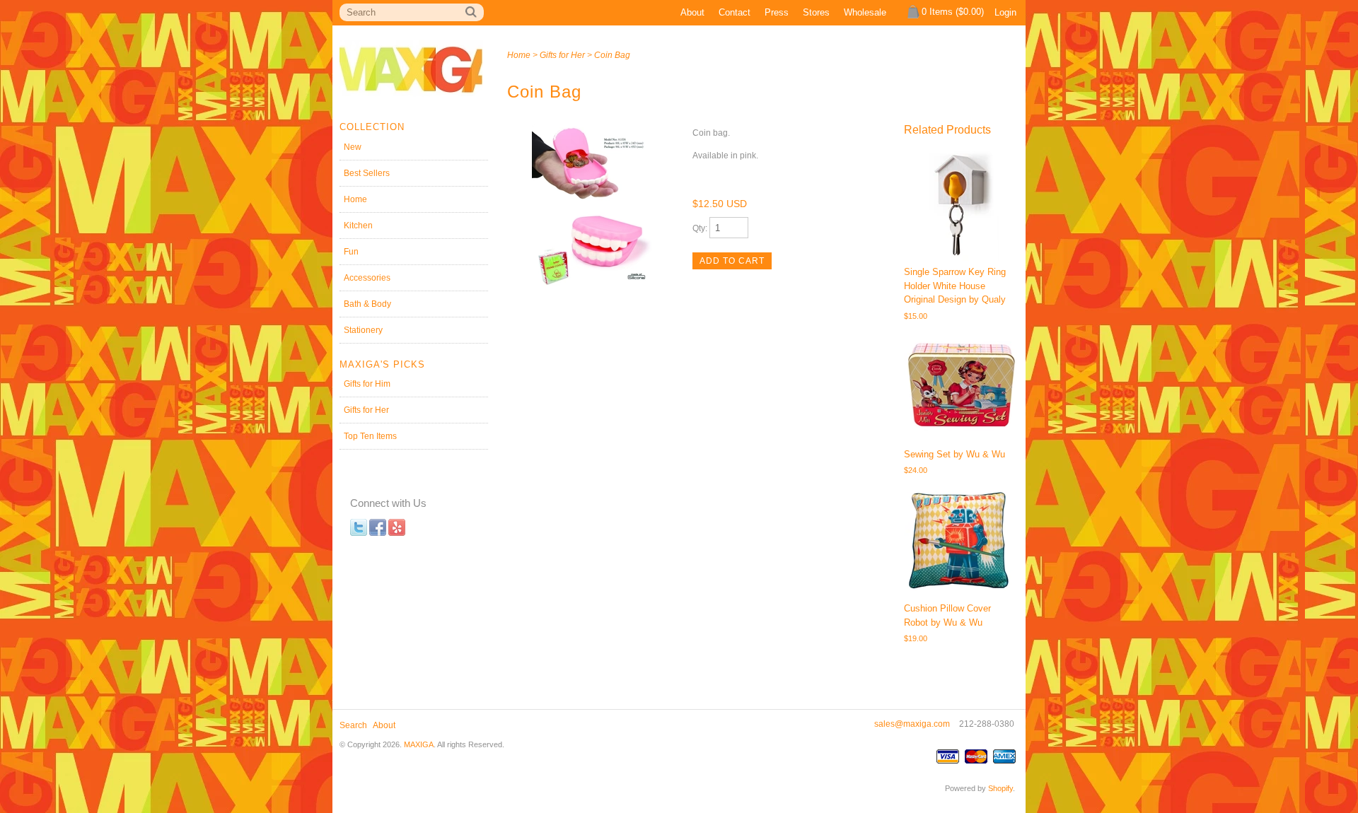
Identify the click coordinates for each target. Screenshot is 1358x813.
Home (355, 199)
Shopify (1000, 788)
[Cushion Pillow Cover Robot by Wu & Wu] (960, 540)
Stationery (363, 330)
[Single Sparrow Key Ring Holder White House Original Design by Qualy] (960, 204)
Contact (734, 12)
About (692, 12)
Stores (816, 12)
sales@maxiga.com (912, 724)
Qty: (700, 228)
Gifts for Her (366, 410)
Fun (351, 252)
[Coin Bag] (592, 206)
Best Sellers (367, 173)
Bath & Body (367, 304)
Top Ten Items (370, 436)
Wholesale (865, 12)
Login (1005, 12)
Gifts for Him (367, 384)
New (352, 147)
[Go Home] (411, 105)
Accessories (367, 278)
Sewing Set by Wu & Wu (954, 454)
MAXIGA (419, 744)
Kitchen (358, 225)
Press (777, 12)
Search (353, 725)
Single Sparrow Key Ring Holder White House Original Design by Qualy (955, 286)
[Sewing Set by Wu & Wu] (960, 386)
